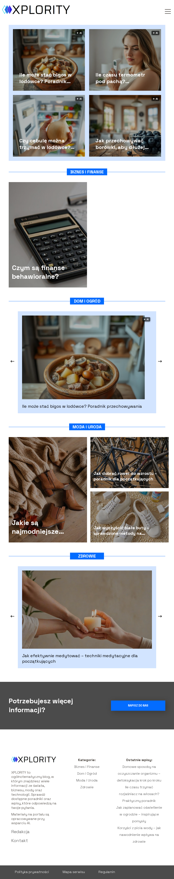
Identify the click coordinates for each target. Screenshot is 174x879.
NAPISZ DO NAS (138, 705)
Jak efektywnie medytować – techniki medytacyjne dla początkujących (80, 658)
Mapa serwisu (74, 872)
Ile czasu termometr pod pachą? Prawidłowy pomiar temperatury (120, 77)
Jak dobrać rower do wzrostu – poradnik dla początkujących (125, 476)
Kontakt (19, 840)
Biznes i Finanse (87, 172)
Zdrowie (87, 556)
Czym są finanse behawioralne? (38, 272)
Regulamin (106, 872)
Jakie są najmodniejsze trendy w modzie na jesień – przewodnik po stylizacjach (44, 527)
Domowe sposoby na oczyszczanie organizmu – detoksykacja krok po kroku (139, 773)
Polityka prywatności (32, 872)
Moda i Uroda (87, 427)
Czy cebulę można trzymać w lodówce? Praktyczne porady (44, 143)
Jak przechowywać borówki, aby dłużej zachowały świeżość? (122, 143)
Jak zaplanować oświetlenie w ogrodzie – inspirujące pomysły (139, 814)
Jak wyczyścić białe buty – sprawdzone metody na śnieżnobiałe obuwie (121, 530)
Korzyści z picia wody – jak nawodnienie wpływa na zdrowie (139, 835)
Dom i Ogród (87, 301)
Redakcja (20, 831)
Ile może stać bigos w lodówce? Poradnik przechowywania (45, 77)
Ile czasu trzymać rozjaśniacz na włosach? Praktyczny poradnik (139, 794)
